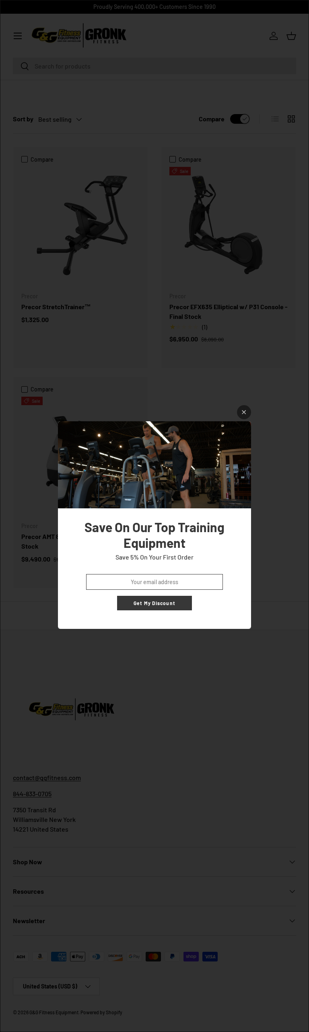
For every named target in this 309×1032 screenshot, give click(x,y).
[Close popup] (244, 412)
